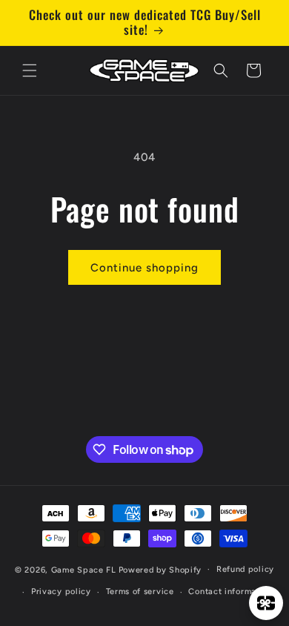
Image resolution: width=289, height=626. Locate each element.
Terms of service (140, 591)
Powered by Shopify (160, 569)
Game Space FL (83, 569)
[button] (29, 70)
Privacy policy (61, 591)
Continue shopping (144, 267)
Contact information (230, 591)
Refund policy (245, 569)
